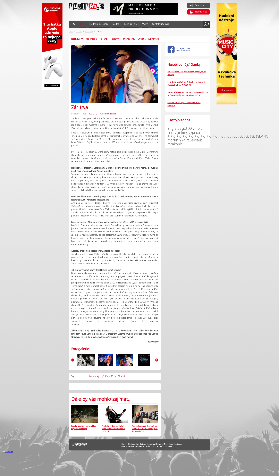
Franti (172, 132)
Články (79, 32)
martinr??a (176, 140)
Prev (72, 360)
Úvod (71, 32)
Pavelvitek (194, 140)
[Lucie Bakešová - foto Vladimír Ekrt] (105, 360)
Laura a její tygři (96, 376)
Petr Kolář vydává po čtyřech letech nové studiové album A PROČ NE (113, 428)
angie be (174, 128)
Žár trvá (121, 376)
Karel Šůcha (110, 376)
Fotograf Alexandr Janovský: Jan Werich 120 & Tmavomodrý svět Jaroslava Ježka (145, 428)
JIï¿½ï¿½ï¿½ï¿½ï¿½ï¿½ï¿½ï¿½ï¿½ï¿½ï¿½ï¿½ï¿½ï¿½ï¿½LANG (218, 136)
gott (185, 128)
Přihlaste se (200, 5)
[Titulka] (143, 360)
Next (156, 360)
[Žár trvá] (114, 74)
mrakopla (175, 144)
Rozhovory (89, 32)
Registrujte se (201, 12)
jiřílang (182, 132)
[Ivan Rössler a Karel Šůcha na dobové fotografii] (86, 360)
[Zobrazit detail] (84, 422)
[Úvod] (86, 12)
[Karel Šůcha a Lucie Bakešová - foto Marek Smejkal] (124, 360)
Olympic (195, 128)
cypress (194, 132)
